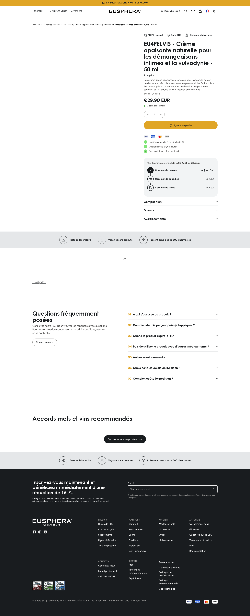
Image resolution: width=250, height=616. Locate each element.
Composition (153, 201)
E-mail (131, 483)
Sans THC (176, 35)
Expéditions (135, 578)
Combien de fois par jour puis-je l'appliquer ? (164, 325)
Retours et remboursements (138, 571)
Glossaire (194, 529)
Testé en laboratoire (201, 35)
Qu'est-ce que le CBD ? (201, 534)
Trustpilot (149, 75)
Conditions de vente (169, 567)
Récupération (136, 529)
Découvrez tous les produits (122, 439)
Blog (191, 545)
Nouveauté (164, 529)
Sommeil (133, 523)
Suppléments (105, 534)
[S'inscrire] (213, 489)
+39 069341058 (106, 576)
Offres (162, 534)
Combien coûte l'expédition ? (153, 378)
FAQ (131, 565)
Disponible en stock (156, 105)
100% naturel (155, 35)
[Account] (215, 11)
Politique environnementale (168, 582)
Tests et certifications (200, 540)
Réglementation (197, 550)
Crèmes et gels (106, 529)
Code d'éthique (167, 588)
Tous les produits (107, 545)
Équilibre (133, 540)
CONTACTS (103, 561)
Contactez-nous (44, 342)
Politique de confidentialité (166, 574)
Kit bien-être (166, 540)
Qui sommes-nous (170, 11)
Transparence (166, 562)
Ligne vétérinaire (107, 540)
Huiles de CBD (105, 523)
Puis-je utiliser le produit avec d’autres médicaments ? (171, 346)
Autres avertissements (149, 357)
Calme (132, 534)
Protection (134, 545)
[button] (207, 11)
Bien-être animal (138, 550)
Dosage (149, 210)
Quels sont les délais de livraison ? (156, 367)
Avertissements (155, 218)
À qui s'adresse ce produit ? (152, 314)
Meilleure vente (167, 523)
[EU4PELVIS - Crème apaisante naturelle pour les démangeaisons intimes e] (125, 11)
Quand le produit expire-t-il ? (153, 335)
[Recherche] (185, 11)
